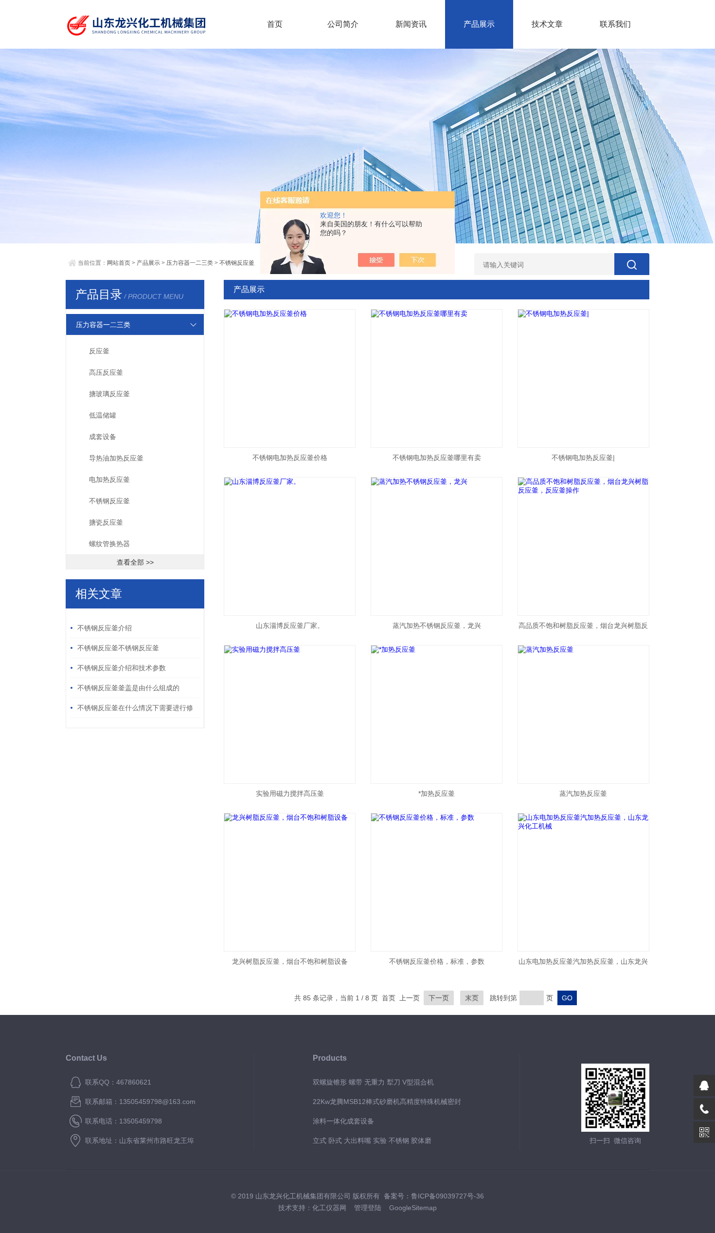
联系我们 (615, 24)
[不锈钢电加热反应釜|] (583, 378)
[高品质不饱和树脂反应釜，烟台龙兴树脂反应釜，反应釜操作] (583, 546)
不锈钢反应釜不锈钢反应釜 (118, 648)
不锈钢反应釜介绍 (104, 628)
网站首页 (118, 262)
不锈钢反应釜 (236, 262)
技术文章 (547, 24)
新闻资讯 (411, 24)
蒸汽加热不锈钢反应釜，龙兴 (437, 625)
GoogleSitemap (413, 1208)
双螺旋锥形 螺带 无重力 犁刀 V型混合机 (373, 1082)
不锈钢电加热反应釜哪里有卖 (437, 457)
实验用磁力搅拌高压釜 (290, 793)
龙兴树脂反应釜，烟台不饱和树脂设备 (290, 961)
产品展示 (479, 24)
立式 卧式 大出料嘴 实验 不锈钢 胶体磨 (372, 1140)
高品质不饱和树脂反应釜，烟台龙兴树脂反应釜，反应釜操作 (583, 628)
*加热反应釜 (436, 793)
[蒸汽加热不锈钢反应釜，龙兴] (436, 546)
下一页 (439, 998)
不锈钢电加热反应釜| (583, 457)
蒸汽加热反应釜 (583, 793)
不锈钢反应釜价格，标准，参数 (436, 961)
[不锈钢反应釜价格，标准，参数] (436, 882)
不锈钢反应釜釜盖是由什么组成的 (128, 688)
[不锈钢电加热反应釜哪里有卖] (436, 378)
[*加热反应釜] (436, 714)
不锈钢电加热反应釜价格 (289, 457)
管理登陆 (367, 1208)
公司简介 (342, 24)
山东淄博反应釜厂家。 (290, 625)
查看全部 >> (135, 562)
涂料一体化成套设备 (343, 1121)
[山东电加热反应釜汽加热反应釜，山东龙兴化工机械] (583, 882)
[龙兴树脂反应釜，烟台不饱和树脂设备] (290, 882)
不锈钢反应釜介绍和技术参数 (121, 668)
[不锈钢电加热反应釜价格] (290, 378)
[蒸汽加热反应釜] (583, 714)
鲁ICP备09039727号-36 (447, 1196)
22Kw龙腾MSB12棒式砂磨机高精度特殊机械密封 (387, 1101)
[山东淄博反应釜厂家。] (290, 546)
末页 (472, 998)
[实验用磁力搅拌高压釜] (290, 714)
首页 (275, 24)
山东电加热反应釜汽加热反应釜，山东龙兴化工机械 (583, 964)
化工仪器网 (329, 1208)
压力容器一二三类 (189, 262)
